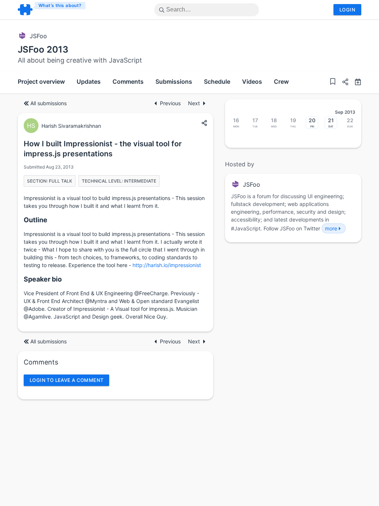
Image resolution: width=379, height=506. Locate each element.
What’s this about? (60, 5)
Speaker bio (43, 279)
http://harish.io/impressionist (167, 265)
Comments (128, 81)
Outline (35, 220)
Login (347, 10)
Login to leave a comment (66, 380)
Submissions (173, 81)
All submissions (48, 103)
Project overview (41, 81)
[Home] (52, 9)
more (331, 228)
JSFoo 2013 (43, 49)
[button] (342, 83)
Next (194, 103)
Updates (89, 81)
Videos (252, 81)
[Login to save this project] (332, 82)
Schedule (217, 81)
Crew (281, 81)
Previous (171, 103)
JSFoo (38, 36)
